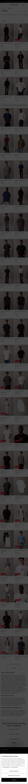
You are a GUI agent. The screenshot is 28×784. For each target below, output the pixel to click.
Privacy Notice (14, 767)
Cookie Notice (6, 767)
